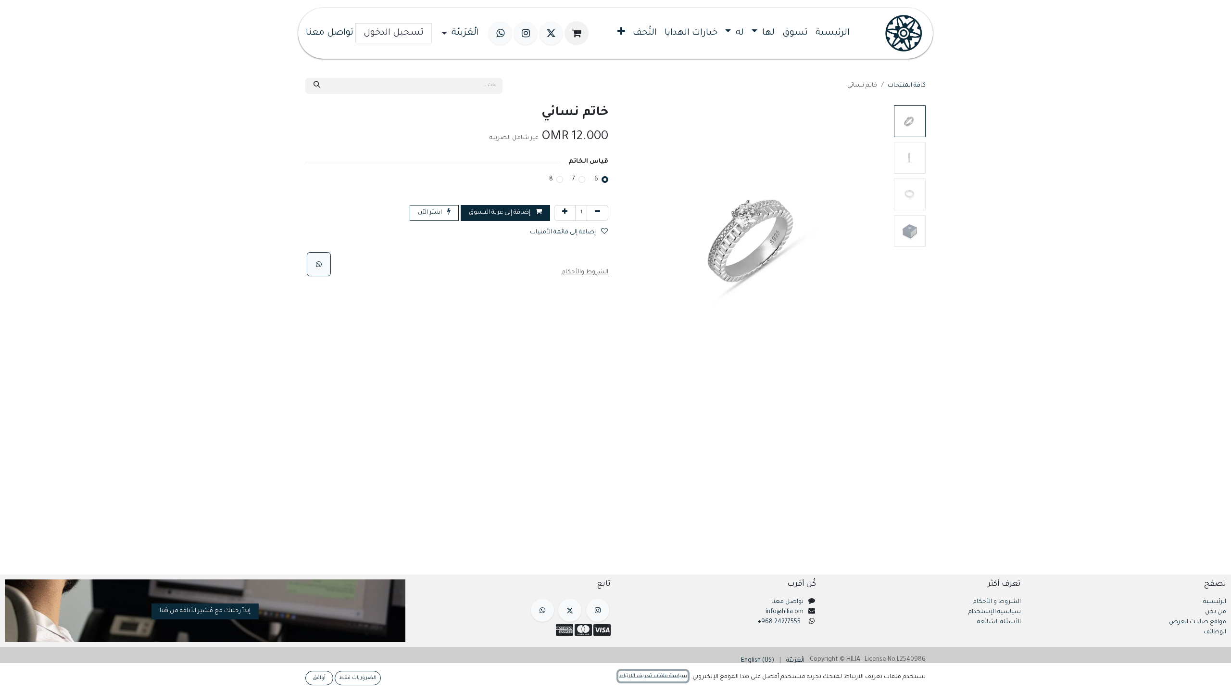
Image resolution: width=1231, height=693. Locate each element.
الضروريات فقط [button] (358, 678)
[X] (551, 33)
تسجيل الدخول (394, 33)
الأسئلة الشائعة (999, 622)
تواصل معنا (329, 33)
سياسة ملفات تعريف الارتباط (653, 676)
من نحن (1215, 612)
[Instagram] (525, 33)
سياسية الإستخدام (994, 612)
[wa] (500, 33)
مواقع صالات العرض (1197, 622)
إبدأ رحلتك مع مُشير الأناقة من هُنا (205, 611)
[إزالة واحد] (597, 213)
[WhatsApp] (319, 264)
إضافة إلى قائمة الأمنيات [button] (563, 232)
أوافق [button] (319, 678)
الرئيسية (1214, 602)
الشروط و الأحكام (997, 602)
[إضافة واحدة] (565, 213)
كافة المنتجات (907, 85)
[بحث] (316, 86)
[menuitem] (833, 33)
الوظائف (1215, 632)
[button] (876, 239)
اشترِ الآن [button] (430, 212)
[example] (542, 610)
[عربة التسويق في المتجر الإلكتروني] (577, 33)
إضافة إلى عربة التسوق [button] (500, 212)
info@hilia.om (785, 612)
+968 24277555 (779, 622)
